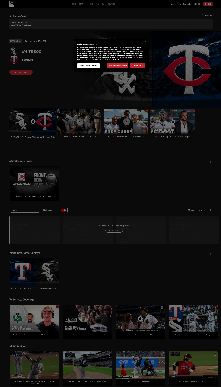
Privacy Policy (115, 59)
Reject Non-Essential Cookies (117, 65)
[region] (111, 55)
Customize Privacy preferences (88, 65)
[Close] (145, 41)
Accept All (137, 65)
